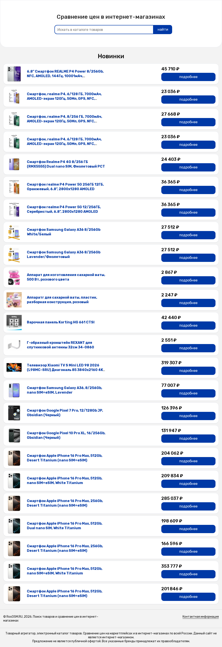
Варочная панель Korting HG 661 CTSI (61, 322)
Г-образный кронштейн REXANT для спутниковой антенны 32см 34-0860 (60, 345)
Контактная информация (201, 617)
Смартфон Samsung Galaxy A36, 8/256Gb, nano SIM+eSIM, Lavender (64, 390)
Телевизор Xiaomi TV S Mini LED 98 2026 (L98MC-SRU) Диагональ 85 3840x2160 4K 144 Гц (65, 369)
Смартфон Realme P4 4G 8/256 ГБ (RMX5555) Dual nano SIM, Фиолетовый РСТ (66, 164)
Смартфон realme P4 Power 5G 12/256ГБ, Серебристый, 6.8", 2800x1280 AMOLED (64, 209)
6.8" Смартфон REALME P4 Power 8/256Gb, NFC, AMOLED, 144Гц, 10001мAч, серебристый (65, 76)
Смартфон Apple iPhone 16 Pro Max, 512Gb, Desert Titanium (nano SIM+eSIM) (64, 458)
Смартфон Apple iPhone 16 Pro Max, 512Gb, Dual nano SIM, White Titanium (64, 525)
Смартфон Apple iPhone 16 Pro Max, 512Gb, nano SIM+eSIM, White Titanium (64, 480)
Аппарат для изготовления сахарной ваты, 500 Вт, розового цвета (66, 277)
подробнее (188, 77)
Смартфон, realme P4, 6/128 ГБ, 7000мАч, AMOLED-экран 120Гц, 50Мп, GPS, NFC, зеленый (64, 143)
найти (163, 29)
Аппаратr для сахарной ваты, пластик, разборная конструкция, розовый (62, 299)
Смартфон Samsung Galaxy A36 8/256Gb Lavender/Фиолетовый (63, 254)
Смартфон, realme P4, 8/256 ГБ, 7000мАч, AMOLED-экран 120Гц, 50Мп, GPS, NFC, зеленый (64, 121)
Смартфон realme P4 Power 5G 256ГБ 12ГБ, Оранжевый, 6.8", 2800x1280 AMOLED (65, 186)
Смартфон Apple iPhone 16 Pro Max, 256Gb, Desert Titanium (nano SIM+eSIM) (65, 503)
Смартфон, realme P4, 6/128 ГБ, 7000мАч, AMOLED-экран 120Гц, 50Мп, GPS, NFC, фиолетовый (64, 98)
